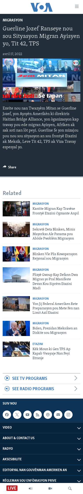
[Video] (50, 488)
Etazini (38, 344)
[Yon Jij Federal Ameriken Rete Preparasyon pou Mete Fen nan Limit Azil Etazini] (16, 303)
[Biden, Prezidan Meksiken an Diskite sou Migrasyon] (16, 328)
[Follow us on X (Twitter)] (17, 414)
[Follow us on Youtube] (27, 414)
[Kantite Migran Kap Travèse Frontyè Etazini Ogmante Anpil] (16, 208)
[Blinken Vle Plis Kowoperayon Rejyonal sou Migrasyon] (16, 254)
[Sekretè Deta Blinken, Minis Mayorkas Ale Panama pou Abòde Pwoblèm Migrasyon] (16, 229)
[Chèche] (70, 488)
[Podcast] (48, 414)
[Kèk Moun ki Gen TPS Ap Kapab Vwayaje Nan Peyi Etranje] (16, 349)
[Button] (9, 168)
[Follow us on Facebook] (7, 414)
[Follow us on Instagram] (68, 414)
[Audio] (30, 488)
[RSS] (37, 414)
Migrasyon (13, 20)
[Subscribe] (58, 414)
